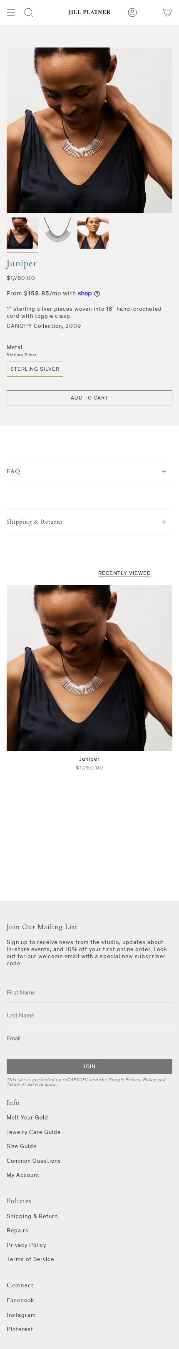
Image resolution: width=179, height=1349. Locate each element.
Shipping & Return (32, 1216)
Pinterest (20, 1329)
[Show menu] (11, 12)
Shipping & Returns (35, 522)
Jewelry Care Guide (34, 1132)
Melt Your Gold (27, 1117)
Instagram (21, 1315)
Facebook (20, 1300)
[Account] (132, 12)
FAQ (13, 471)
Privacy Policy (140, 1079)
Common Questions (34, 1160)
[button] (29, 12)
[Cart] (167, 12)
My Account (23, 1175)
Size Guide (22, 1146)
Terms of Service (25, 1084)
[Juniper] (89, 668)
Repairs (18, 1230)
